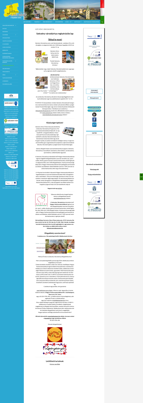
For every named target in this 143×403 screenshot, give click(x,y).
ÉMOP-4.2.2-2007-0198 (11, 158)
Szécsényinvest (6, 68)
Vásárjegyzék (94, 169)
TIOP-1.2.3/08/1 (11, 144)
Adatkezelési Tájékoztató (91, 22)
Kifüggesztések (6, 37)
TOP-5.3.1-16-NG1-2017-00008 (11, 178)
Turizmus (37, 22)
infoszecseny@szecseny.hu (43, 110)
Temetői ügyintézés (7, 41)
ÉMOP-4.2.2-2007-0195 (11, 156)
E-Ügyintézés (5, 44)
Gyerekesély (5, 81)
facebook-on (48, 318)
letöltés (60, 188)
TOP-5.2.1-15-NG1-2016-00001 (11, 170)
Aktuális (4, 28)
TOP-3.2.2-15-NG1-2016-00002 (11, 174)
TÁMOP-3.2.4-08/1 (11, 136)
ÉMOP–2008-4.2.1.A (11, 148)
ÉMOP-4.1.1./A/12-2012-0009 (11, 107)
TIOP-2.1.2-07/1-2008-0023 (11, 150)
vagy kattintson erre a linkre (44, 290)
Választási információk (8, 25)
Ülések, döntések (6, 47)
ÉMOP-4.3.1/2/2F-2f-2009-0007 (11, 142)
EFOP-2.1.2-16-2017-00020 (11, 180)
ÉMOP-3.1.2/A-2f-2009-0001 (11, 134)
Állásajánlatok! (94, 98)
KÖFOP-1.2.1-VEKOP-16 (11, 117)
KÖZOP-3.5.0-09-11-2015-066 (11, 109)
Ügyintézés (5, 34)
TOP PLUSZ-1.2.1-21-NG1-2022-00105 (11, 188)
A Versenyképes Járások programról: (11, 100)
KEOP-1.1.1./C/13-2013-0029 (11, 113)
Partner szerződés (55, 364)
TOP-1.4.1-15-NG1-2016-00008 (11, 176)
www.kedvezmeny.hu (60, 198)
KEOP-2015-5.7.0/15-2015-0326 (11, 111)
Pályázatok (5, 31)
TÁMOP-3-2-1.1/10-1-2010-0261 (11, 124)
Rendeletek (5, 50)
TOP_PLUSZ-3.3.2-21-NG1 (11, 186)
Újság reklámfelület (94, 174)
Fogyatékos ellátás (7, 84)
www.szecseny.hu (47, 112)
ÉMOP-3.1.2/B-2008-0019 (11, 146)
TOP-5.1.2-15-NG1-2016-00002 (11, 172)
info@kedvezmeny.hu (59, 300)
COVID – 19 (68, 22)
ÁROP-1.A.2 (11, 152)
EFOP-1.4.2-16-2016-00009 (11, 115)
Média (3, 74)
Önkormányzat (47, 22)
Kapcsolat (77, 22)
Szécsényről (27, 22)
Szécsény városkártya (8, 65)
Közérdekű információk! (94, 91)
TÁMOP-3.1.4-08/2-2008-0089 (11, 154)
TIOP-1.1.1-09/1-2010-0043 (11, 138)
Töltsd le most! (55, 39)
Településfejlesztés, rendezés (7, 61)
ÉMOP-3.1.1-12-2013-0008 (11, 126)
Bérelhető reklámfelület (94, 164)
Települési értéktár (7, 77)
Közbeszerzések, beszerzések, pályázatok (8, 57)
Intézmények (59, 22)
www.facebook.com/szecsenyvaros (52, 114)
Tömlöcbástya (6, 71)
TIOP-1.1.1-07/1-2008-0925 (11, 140)
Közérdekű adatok (7, 53)
